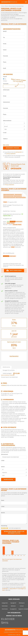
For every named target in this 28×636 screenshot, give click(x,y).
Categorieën (5, 603)
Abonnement (4, 454)
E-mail (4, 132)
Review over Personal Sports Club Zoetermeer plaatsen (14, 532)
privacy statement (10, 153)
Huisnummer (6, 102)
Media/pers (22, 603)
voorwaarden (18, 152)
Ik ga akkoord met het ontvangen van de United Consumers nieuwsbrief (15, 156)
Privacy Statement (9, 184)
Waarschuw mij (8, 479)
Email (4, 68)
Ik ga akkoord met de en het (14, 152)
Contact (22, 606)
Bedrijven (13, 606)
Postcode (5, 56)
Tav (4, 37)
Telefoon (5, 138)
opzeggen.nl (9, 2)
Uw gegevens (13, 609)
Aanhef (5, 76)
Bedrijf (4, 31)
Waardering (4, 525)
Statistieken (5, 606)
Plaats (4, 62)
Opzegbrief (13, 603)
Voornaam (5, 83)
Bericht (3, 512)
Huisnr (4, 49)
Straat (4, 43)
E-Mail (2, 460)
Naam (2, 500)
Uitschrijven (5, 609)
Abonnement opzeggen (12, 148)
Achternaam (6, 89)
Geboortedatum (7, 120)
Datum (3, 466)
